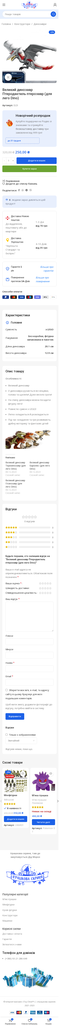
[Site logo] (29, 4)
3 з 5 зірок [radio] (45, 583)
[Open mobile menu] (4, 5)
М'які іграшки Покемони (39, 801)
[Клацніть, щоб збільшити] (8, 77)
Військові (9, 799)
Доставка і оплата (12, 933)
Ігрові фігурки (9, 910)
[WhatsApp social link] (23, 190)
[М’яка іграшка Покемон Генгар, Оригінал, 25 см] (43, 781)
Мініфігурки (8, 904)
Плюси (9, 635)
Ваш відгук (13, 599)
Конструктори (22, 23)
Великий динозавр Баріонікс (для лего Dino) (40, 465)
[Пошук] (53, 14)
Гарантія (7, 939)
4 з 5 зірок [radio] (47, 583)
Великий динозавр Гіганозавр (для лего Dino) (15, 483)
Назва (10, 662)
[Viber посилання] (31, 190)
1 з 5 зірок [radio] (40, 583)
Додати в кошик (36, 160)
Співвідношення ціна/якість (21, 593)
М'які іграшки (9, 899)
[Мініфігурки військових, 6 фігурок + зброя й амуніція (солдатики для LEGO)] (15, 780)
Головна (6, 23)
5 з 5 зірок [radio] (50, 583)
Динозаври (40, 23)
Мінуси (9, 649)
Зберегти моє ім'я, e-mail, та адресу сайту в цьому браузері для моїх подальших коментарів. (27, 694)
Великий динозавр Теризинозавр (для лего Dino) (16, 465)
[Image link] (29, 875)
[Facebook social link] (19, 190)
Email (9, 676)
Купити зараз (29, 168)
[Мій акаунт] (55, 5)
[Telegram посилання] (27, 190)
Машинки (7, 920)
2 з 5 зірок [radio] (42, 583)
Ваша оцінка (14, 583)
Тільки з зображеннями (22, 734)
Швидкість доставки (17, 588)
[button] (15, 819)
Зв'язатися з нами (12, 944)
